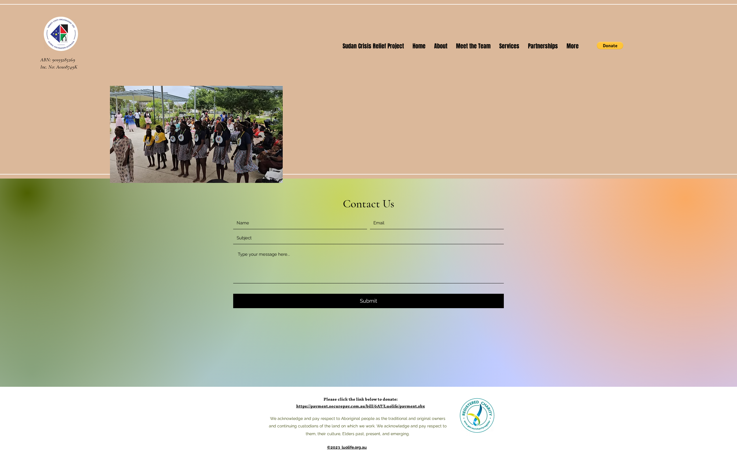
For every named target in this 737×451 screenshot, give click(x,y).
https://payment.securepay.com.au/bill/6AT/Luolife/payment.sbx (360, 406)
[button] (610, 45)
